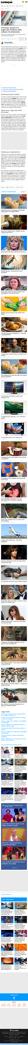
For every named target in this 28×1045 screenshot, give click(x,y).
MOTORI (14, 1004)
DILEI (15, 1033)
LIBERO (3, 1032)
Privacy (16, 1036)
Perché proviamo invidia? (9, 87)
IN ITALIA (14, 1005)
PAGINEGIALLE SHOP (19, 1032)
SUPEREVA (17, 1034)
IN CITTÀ (9, 1005)
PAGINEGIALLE (11, 1032)
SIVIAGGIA (18, 1033)
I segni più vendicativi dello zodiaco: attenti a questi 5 (13, 728)
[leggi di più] (25, 43)
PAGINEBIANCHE (6, 1033)
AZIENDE (19, 1005)
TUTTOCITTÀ (11, 1033)
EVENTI (24, 1005)
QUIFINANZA (23, 1033)
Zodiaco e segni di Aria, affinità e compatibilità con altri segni (13, 721)
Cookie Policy (21, 1036)
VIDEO (19, 1004)
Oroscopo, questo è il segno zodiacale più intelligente (12, 736)
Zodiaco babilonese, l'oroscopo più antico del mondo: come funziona (13, 739)
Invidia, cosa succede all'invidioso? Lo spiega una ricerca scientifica (13, 718)
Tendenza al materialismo (9, 91)
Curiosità (7, 8)
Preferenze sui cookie (12, 1037)
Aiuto (18, 1037)
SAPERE (24, 1004)
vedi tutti (14, 867)
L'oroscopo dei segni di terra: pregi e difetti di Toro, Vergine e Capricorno (13, 714)
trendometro (10, 899)
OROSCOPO (3, 1005)
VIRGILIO (6, 1032)
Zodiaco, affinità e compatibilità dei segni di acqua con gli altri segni (13, 725)
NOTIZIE (3, 1004)
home (2, 8)
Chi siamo (6, 1036)
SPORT (8, 1004)
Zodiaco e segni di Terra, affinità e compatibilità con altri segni (14, 732)
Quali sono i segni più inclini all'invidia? (13, 89)
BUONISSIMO (11, 1034)
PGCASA (24, 1032)
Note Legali (11, 1036)
